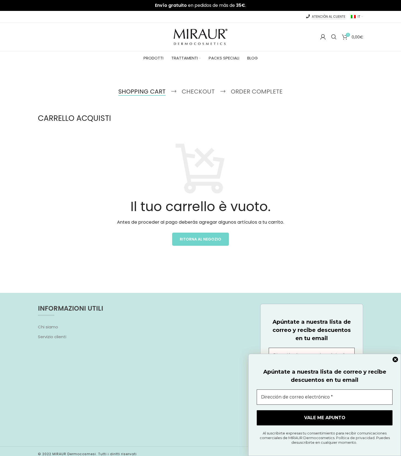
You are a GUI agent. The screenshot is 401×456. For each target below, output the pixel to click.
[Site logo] (200, 36)
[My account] (323, 36)
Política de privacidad (355, 438)
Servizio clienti (52, 337)
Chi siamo (48, 327)
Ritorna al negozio (200, 239)
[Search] (333, 36)
